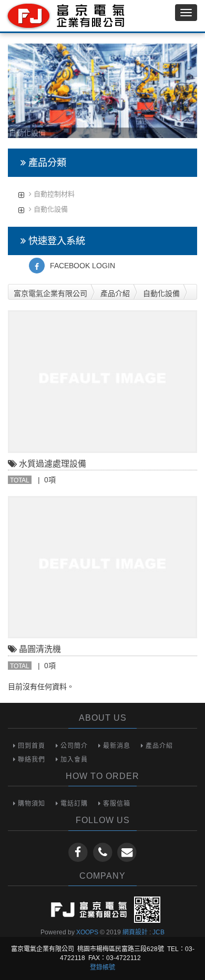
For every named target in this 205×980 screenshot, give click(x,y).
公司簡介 (73, 746)
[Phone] (103, 851)
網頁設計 (135, 932)
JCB (158, 932)
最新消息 (115, 746)
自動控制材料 (53, 194)
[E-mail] (127, 851)
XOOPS (87, 932)
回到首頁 (30, 746)
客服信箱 (115, 803)
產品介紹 (115, 293)
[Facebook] (79, 851)
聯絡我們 (30, 759)
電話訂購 (73, 803)
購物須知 (30, 803)
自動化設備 (50, 209)
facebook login (82, 265)
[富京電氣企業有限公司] (64, 15)
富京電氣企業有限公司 (50, 293)
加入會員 (73, 759)
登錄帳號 (102, 967)
